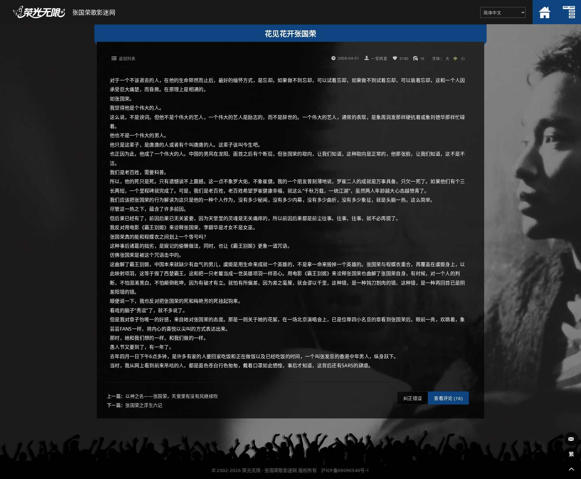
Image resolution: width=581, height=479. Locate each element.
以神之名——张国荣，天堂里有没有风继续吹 (171, 396)
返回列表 (127, 58)
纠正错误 (412, 398)
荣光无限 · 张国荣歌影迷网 (269, 470)
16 (422, 58)
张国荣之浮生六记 (143, 405)
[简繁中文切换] (571, 454)
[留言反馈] (571, 439)
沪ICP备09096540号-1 (345, 470)
